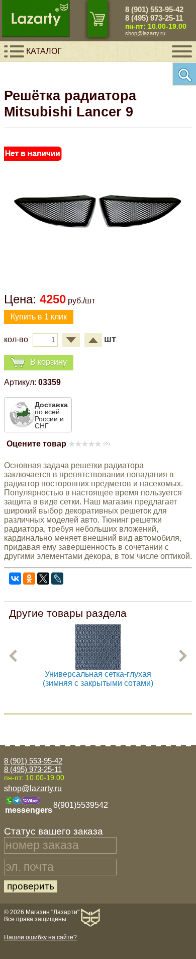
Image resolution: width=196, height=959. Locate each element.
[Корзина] (97, 18)
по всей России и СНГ (51, 415)
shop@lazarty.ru (145, 33)
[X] (43, 578)
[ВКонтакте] (15, 578)
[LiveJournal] (57, 578)
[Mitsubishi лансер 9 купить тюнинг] (98, 667)
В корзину (48, 362)
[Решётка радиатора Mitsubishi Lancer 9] (98, 279)
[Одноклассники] (29, 578)
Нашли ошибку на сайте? (40, 937)
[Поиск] (184, 74)
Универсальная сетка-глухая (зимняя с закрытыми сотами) (98, 678)
